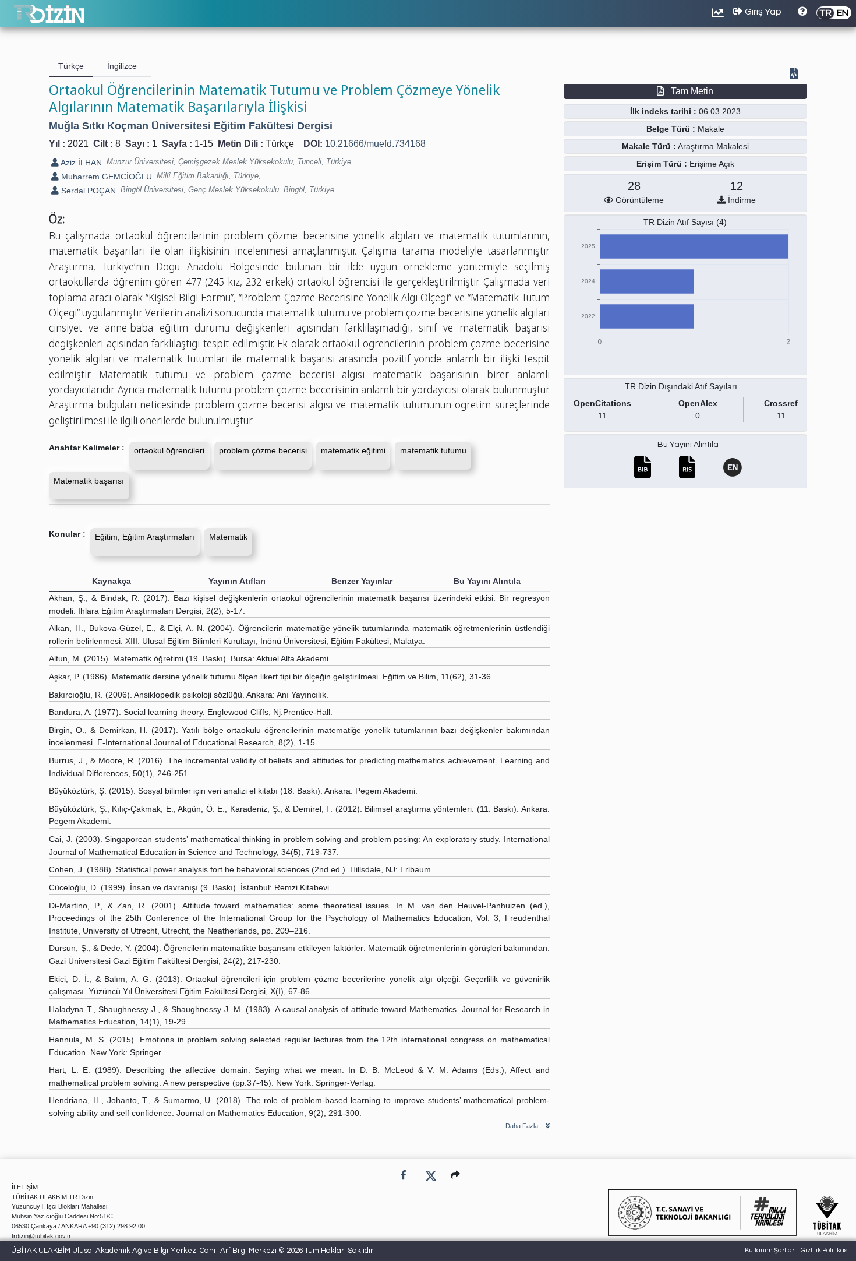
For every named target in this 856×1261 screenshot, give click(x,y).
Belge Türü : (670, 128)
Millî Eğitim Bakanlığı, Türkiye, (209, 175)
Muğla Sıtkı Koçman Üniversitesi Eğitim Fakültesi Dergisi (191, 126)
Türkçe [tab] (71, 66)
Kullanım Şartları (770, 1250)
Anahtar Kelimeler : (87, 447)
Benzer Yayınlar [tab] (361, 581)
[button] (455, 1175)
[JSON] (796, 74)
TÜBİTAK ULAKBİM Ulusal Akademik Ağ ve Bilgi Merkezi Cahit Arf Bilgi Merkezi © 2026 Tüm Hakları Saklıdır (190, 1250)
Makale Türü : (649, 146)
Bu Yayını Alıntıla (688, 445)
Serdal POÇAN (87, 190)
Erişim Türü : (661, 163)
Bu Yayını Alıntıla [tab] (487, 581)
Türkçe (280, 144)
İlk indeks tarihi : (663, 111)
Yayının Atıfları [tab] (237, 581)
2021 (78, 144)
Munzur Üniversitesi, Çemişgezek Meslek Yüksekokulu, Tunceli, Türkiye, (230, 161)
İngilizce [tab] (122, 66)
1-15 (203, 144)
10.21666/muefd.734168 (375, 144)
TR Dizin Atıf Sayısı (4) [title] (685, 222)
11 (602, 415)
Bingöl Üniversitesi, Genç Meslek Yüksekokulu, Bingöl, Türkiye (227, 189)
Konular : (67, 533)
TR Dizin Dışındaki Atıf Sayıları (681, 386)
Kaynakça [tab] (111, 581)
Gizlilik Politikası (825, 1250)
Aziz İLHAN (80, 162)
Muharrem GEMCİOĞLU (105, 176)
